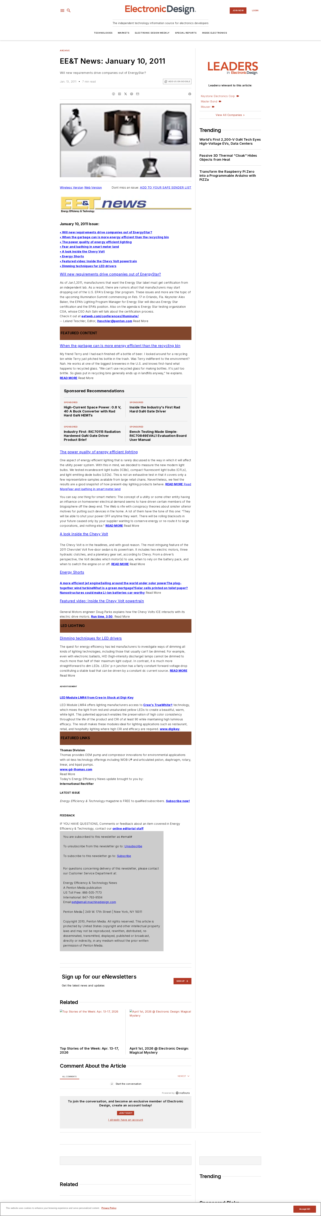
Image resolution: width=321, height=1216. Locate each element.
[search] (68, 10)
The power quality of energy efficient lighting (99, 452)
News (63, 1142)
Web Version (93, 187)
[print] (189, 94)
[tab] (69, 1076)
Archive (65, 50)
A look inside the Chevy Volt (84, 534)
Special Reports (186, 33)
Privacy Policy (108, 1208)
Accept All (304, 1209)
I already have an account (125, 1119)
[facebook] (113, 94)
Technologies (103, 33)
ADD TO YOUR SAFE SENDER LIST (165, 187)
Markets (123, 33)
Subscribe (124, 856)
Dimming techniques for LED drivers (91, 638)
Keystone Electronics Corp (218, 96)
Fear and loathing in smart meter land (94, 489)
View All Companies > (230, 115)
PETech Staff (68, 1195)
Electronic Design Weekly (152, 33)
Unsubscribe (133, 846)
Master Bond (209, 101)
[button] (62, 10)
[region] (125, 1084)
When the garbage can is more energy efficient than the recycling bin (120, 346)
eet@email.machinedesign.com (94, 902)
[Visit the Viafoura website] (183, 1093)
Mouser (205, 106)
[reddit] (131, 94)
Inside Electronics (214, 33)
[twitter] (125, 94)
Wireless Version (71, 187)
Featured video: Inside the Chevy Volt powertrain (102, 601)
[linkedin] (119, 94)
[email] (137, 94)
